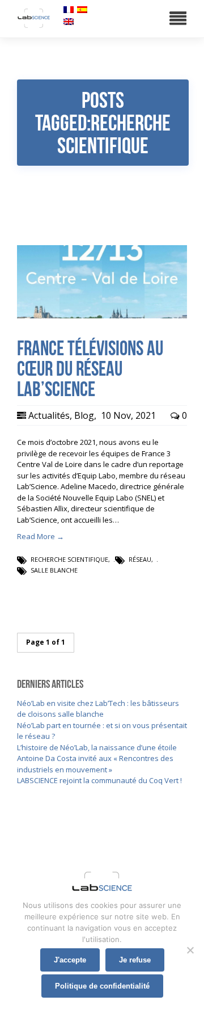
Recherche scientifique (69, 559)
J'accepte (70, 960)
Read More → (40, 536)
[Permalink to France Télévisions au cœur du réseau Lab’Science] (102, 315)
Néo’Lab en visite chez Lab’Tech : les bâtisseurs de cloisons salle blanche (98, 709)
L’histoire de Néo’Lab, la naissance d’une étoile (97, 747)
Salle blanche (54, 570)
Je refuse (135, 960)
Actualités (49, 415)
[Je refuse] (190, 950)
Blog (84, 415)
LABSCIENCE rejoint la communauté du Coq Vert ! (99, 780)
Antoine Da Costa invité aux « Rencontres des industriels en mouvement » (95, 764)
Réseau (140, 559)
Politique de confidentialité (102, 986)
